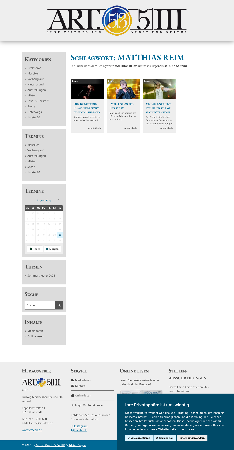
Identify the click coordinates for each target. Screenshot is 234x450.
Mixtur (31, 95)
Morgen (54, 248)
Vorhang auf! (35, 79)
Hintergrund (35, 84)
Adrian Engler (77, 445)
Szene (31, 106)
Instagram (80, 426)
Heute (36, 248)
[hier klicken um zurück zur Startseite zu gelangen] (117, 20)
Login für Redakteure (88, 405)
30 (60, 234)
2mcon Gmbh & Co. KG (50, 445)
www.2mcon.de (32, 430)
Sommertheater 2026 (41, 275)
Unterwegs (34, 112)
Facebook (80, 430)
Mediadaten (35, 331)
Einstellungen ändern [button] (192, 437)
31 (27, 240)
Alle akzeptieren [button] (140, 437)
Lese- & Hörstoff (37, 101)
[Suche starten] (59, 305)
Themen (33, 266)
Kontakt (79, 386)
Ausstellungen (36, 90)
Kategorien (38, 59)
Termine (34, 135)
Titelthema (34, 68)
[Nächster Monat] (58, 200)
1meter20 (33, 117)
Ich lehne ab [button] (166, 437)
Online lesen (35, 336)
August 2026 (43, 200)
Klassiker (33, 73)
